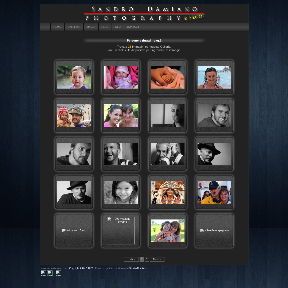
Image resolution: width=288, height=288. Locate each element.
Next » (157, 259)
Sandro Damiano (137, 268)
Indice (131, 259)
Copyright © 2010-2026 (81, 268)
